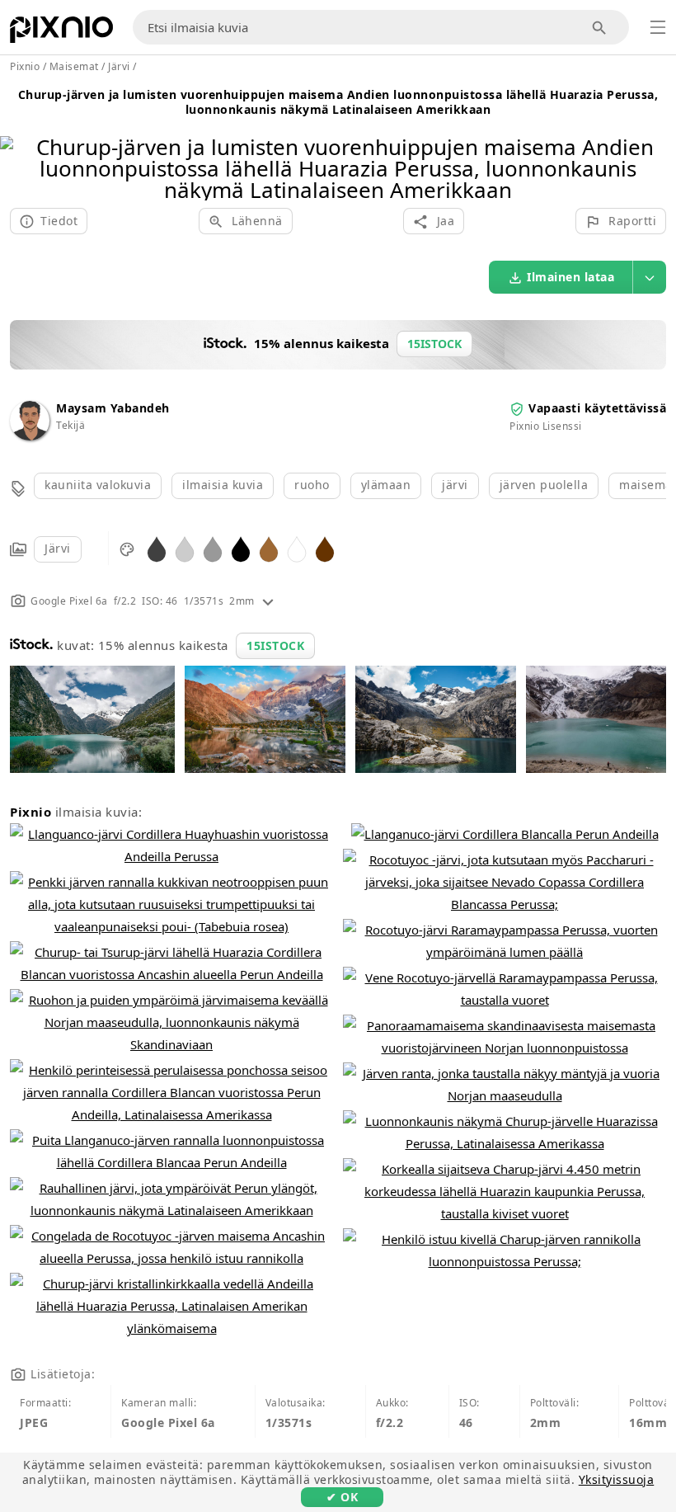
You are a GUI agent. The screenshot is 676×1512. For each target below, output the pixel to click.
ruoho (312, 484)
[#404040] (156, 548)
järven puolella (544, 484)
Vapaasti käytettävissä (597, 408)
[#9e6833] (268, 548)
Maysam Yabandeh (113, 408)
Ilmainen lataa (570, 277)
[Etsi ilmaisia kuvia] (599, 28)
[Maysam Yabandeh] (29, 436)
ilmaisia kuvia (222, 484)
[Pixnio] (61, 32)
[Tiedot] (268, 601)
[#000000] (240, 548)
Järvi (58, 548)
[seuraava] (657, 147)
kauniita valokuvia (98, 484)
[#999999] (212, 548)
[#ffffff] (296, 548)
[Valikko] (658, 27)
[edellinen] (18, 147)
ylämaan (386, 484)
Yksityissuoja (617, 1479)
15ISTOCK (275, 645)
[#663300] (325, 548)
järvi (455, 484)
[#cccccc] (184, 548)
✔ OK (342, 1497)
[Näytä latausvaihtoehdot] (649, 277)
